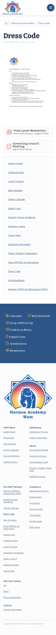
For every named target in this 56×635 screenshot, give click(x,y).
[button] (51, 7)
